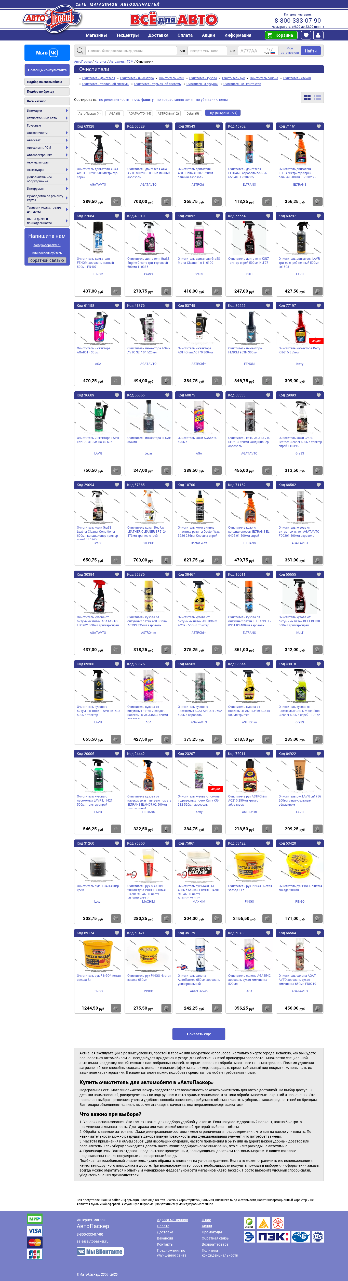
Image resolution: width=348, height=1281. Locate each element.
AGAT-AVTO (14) (140, 113)
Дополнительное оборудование (39, 179)
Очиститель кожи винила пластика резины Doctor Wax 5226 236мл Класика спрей (199, 531)
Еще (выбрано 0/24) (222, 113)
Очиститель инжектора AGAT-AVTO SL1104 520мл (148, 350)
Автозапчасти (37, 133)
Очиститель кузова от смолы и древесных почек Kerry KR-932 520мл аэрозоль (199, 800)
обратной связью (47, 260)
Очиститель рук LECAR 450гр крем (98, 888)
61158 (85, 305)
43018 (287, 664)
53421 (136, 932)
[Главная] (52, 18)
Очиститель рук (233, 78)
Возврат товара (215, 1244)
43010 (136, 215)
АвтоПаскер (199, 991)
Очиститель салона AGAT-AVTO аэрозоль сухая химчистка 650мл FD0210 (297, 979)
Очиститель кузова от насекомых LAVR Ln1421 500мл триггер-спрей (95, 800)
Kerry (299, 364)
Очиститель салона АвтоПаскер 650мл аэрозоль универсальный (199, 979)
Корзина (284, 35)
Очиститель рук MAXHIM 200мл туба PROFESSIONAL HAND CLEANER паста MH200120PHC (147, 891)
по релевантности (114, 99)
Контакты (165, 1244)
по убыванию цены (212, 99)
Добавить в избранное (121, 127)
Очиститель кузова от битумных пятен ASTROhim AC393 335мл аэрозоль (147, 621)
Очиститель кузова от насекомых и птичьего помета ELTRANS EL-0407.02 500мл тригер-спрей (149, 801)
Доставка (158, 35)
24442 (136, 753)
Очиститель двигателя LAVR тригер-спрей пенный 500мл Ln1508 (299, 262)
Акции (207, 1225)
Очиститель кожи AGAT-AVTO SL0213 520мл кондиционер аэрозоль (249, 442)
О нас (206, 1219)
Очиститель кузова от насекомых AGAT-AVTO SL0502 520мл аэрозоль (200, 711)
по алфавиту (143, 99)
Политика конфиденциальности (220, 1253)
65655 (287, 574)
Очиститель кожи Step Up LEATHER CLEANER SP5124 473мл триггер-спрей (147, 531)
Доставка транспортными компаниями (284, 1230)
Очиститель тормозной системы (157, 84)
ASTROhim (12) (168, 113)
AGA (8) (114, 113)
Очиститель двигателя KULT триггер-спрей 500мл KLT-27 (248, 260)
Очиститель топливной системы (105, 84)
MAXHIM (148, 901)
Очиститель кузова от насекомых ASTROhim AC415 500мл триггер (249, 711)
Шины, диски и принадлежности (39, 221)
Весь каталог (36, 101)
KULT (249, 274)
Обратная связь (215, 1238)
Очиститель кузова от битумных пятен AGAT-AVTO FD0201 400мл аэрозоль (299, 531)
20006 (85, 753)
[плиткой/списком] (312, 97)
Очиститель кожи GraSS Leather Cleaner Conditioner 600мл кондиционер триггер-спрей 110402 (98, 532)
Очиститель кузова (203, 78)
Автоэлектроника (39, 155)
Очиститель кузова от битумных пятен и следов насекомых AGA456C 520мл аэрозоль (147, 712)
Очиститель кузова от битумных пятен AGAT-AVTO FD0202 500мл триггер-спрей (98, 621)
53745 (186, 305)
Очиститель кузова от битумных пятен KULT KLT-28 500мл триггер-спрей (299, 621)
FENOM (98, 274)
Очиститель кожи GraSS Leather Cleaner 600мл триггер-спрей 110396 (301, 442)
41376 (136, 305)
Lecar (148, 453)
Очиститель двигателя (98, 78)
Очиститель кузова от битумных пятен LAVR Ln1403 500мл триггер (98, 711)
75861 (186, 843)
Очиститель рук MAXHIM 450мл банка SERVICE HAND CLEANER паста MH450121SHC (198, 891)
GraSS (148, 274)
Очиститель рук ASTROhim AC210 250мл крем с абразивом (247, 800)
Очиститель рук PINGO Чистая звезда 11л (250, 888)
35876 (136, 574)
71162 (237, 484)
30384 (85, 574)
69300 (85, 664)
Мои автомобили (290, 50)
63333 (237, 395)
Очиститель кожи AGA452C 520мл (197, 440)
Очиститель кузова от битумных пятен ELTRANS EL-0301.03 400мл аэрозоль (249, 621)
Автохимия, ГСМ (39, 147)
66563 (186, 664)
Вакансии (165, 1238)
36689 (85, 395)
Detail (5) (192, 113)
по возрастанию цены (175, 99)
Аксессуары (35, 170)
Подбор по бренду (40, 91)
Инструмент (36, 188)
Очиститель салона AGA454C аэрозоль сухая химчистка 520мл (249, 979)
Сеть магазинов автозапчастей (117, 4)
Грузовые (34, 125)
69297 (287, 215)
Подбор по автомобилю (44, 82)
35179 (186, 932)
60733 (237, 932)
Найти (311, 50)
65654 (237, 215)
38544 (237, 664)
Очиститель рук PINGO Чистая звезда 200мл (301, 888)
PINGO (249, 901)
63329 (136, 126)
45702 (237, 126)
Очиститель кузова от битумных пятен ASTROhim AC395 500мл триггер (197, 621)
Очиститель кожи (171, 78)
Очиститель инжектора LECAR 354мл (149, 440)
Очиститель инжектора (137, 78)
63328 (85, 126)
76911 (237, 753)
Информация (237, 35)
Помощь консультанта (47, 69)
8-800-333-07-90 (298, 20)
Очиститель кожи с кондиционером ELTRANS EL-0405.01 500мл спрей (249, 531)
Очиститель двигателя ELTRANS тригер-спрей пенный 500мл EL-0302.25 (297, 173)
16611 (237, 574)
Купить (116, 201)
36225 (237, 305)
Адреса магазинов (172, 1219)
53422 (237, 843)
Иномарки (34, 110)
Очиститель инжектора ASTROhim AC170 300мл (195, 350)
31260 (85, 843)
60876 (136, 664)
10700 (186, 484)
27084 (85, 215)
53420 (287, 843)
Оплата (185, 35)
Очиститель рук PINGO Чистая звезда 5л (99, 977)
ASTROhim (199, 184)
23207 (186, 753)
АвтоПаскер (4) (89, 113)
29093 (287, 395)
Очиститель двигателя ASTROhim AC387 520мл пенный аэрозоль (195, 173)
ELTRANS (249, 184)
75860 (136, 843)
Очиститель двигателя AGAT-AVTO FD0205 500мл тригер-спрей (98, 173)
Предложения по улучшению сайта (171, 1253)
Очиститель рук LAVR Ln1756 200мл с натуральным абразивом (300, 800)
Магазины (96, 35)
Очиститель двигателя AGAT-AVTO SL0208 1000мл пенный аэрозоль (148, 173)
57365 (136, 484)
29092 (186, 215)
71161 (287, 126)
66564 (287, 932)
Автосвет (34, 140)
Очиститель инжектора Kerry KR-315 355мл (299, 350)
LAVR (300, 274)
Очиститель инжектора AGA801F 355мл (94, 350)
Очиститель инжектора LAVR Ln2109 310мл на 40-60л (98, 440)
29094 (85, 484)
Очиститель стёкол (297, 78)
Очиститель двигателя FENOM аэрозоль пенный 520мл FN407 (95, 262)
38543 (186, 126)
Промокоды (212, 1232)
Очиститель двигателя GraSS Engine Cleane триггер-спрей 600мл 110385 (148, 262)
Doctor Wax (199, 543)
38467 (186, 574)
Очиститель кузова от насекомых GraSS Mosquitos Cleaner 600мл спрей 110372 (299, 711)
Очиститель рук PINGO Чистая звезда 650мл (149, 977)
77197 (287, 305)
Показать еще (199, 1033)
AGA (98, 364)
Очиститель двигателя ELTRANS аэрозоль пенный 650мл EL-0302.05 (247, 173)
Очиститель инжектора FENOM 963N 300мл (245, 350)
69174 (85, 932)
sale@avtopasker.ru (47, 245)
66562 (287, 484)
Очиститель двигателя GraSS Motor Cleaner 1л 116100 (199, 260)
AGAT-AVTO (98, 184)
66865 (136, 395)
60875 (186, 395)
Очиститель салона (264, 78)
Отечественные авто (42, 118)
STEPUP (148, 543)
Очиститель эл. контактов (242, 84)
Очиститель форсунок (202, 84)
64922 (287, 753)
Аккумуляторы (37, 162)
